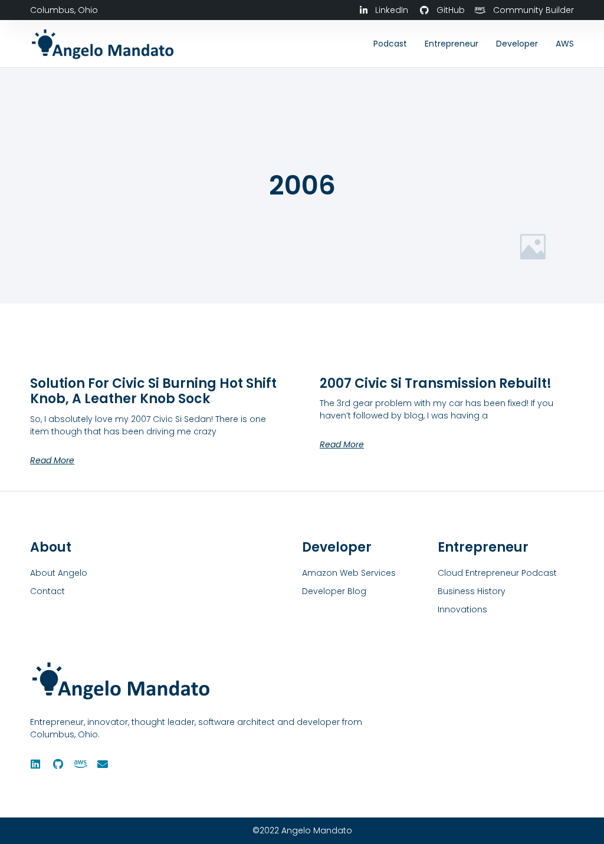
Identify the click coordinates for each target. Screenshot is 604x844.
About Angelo (58, 573)
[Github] (57, 764)
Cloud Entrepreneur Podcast (497, 573)
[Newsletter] (102, 764)
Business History (471, 591)
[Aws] (80, 764)
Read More (52, 460)
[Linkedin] (35, 764)
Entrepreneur (451, 44)
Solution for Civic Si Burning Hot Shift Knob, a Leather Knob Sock (153, 391)
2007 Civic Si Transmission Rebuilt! (436, 383)
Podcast (390, 44)
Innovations (462, 609)
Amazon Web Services (349, 573)
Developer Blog (334, 591)
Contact (47, 591)
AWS (565, 44)
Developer (517, 44)
